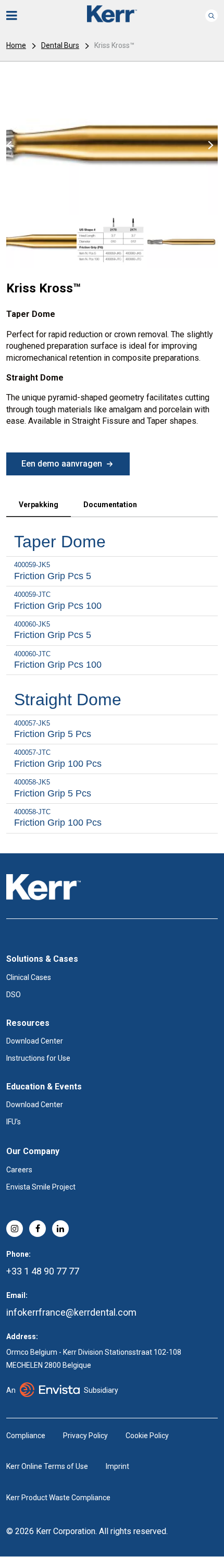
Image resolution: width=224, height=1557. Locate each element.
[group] (112, 144)
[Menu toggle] (18, 15)
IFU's (13, 1122)
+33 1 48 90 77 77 (42, 1271)
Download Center (34, 1041)
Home (16, 45)
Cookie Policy (147, 1435)
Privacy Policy (85, 1435)
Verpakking (38, 504)
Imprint (117, 1466)
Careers (19, 1170)
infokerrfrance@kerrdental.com (71, 1312)
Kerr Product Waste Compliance (58, 1497)
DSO (13, 994)
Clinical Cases (28, 977)
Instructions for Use (38, 1058)
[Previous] (8, 144)
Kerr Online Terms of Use (47, 1466)
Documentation (110, 504)
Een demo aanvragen (61, 464)
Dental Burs (60, 45)
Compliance (25, 1435)
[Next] (209, 144)
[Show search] (211, 15)
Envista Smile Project (41, 1187)
